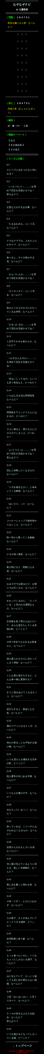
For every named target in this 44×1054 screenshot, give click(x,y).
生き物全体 (16, 145)
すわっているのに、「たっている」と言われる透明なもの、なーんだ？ (22, 605)
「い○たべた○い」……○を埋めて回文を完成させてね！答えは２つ (21, 190)
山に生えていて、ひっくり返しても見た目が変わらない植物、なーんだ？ (22, 980)
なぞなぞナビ (22, 4)
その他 (14, 149)
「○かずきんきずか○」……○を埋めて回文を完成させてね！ (21, 362)
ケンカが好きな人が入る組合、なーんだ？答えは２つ (20, 1017)
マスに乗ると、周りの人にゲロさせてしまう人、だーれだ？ (22, 433)
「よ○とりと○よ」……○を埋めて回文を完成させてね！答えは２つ (21, 454)
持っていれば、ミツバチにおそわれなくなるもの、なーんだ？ (22, 830)
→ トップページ (22, 1045)
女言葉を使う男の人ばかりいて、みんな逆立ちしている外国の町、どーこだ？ (22, 625)
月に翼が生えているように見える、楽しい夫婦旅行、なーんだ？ (22, 868)
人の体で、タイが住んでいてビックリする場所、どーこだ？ (22, 922)
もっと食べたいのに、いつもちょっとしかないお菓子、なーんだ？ (22, 959)
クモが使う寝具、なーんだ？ (22, 554)
